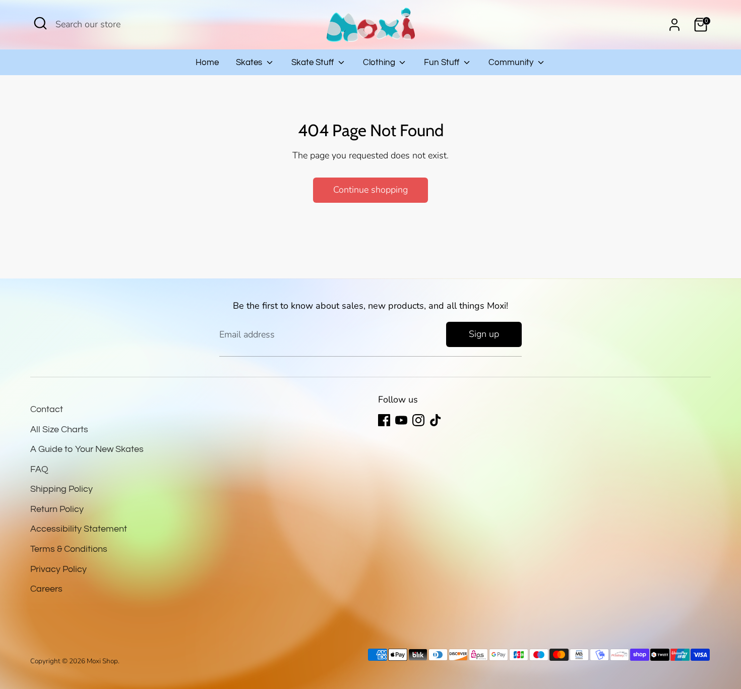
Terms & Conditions (68, 549)
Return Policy (57, 509)
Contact (46, 409)
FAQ (39, 469)
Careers (46, 589)
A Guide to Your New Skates (87, 449)
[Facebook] (384, 420)
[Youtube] (401, 420)
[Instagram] (418, 420)
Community (511, 62)
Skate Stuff (313, 62)
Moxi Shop (102, 661)
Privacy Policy (58, 569)
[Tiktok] (435, 420)
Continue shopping (370, 190)
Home (207, 62)
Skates (250, 62)
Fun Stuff (442, 62)
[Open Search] (40, 23)
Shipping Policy (61, 489)
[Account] (674, 25)
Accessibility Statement (78, 529)
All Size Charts (59, 429)
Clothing (380, 62)
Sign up (484, 334)
